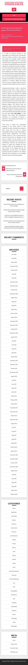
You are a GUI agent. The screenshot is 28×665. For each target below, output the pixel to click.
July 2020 (14, 474)
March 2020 (14, 490)
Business (14, 524)
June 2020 (14, 478)
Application (14, 512)
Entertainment (14, 536)
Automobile (14, 516)
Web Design (14, 626)
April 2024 (14, 305)
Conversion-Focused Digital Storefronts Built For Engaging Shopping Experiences (14, 216)
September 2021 (14, 419)
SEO (14, 599)
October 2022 (14, 368)
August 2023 (14, 337)
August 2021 (14, 423)
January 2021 (14, 451)
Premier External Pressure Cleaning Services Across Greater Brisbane (14, 221)
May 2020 (14, 482)
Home (14, 15)
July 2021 (14, 427)
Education (14, 532)
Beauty (14, 520)
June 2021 (14, 431)
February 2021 (14, 447)
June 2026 (14, 254)
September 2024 (14, 294)
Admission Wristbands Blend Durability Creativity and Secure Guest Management (14, 227)
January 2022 (14, 404)
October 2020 (14, 463)
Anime (14, 508)
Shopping (14, 602)
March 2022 (14, 396)
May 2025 (14, 278)
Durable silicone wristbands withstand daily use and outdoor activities (14, 210)
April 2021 (14, 439)
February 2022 (14, 400)
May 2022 (14, 388)
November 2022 (14, 364)
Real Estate (14, 595)
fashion (14, 540)
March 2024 (14, 309)
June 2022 (14, 384)
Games (14, 555)
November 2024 (14, 286)
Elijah (6, 48)
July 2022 (14, 380)
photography (14, 591)
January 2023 (14, 357)
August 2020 (14, 471)
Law (14, 583)
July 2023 (14, 341)
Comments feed (14, 648)
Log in (14, 640)
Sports (14, 614)
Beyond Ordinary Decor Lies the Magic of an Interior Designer (14, 205)
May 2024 (14, 301)
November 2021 (14, 412)
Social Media (14, 606)
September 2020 (14, 467)
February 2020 (14, 494)
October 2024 (14, 290)
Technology (14, 618)
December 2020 (14, 455)
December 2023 (14, 321)
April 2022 (14, 392)
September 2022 (14, 372)
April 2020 (14, 486)
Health (14, 563)
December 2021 (14, 408)
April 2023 (14, 353)
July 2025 (14, 274)
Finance (14, 544)
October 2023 (14, 329)
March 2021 (14, 443)
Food (14, 551)
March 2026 (14, 262)
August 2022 (14, 376)
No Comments (8, 49)
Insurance (14, 575)
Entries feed (14, 644)
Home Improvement (14, 571)
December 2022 (14, 360)
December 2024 (14, 282)
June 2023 (14, 345)
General (18, 48)
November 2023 (14, 325)
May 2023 (14, 349)
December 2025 (14, 266)
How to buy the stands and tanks (14, 19)
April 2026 (14, 258)
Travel (14, 622)
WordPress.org (14, 652)
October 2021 (14, 416)
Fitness (14, 547)
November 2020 (14, 459)
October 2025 (14, 270)
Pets (14, 587)
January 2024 (14, 317)
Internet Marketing (14, 579)
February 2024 (14, 313)
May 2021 (14, 435)
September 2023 (14, 333)
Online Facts (14, 3)
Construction (14, 528)
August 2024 (14, 298)
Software (14, 610)
